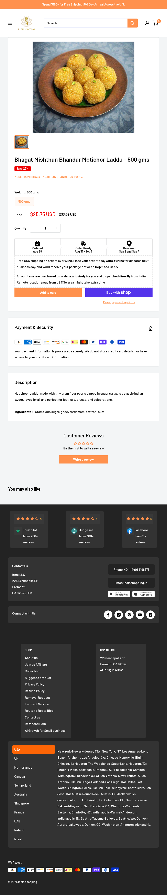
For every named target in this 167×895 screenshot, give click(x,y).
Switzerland (22, 785)
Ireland (19, 830)
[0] (155, 23)
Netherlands (23, 767)
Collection (32, 671)
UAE (17, 821)
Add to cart (48, 292)
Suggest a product (38, 678)
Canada (19, 776)
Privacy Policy (34, 684)
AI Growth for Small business (45, 730)
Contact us (32, 717)
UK (16, 758)
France (19, 812)
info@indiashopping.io (131, 583)
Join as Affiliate (36, 664)
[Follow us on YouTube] (140, 614)
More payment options (119, 302)
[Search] (132, 23)
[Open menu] (10, 23)
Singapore (21, 803)
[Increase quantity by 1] (56, 228)
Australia (20, 794)
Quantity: (21, 228)
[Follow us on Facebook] (108, 614)
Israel (18, 839)
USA (17, 749)
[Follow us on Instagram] (118, 614)
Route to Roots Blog (39, 710)
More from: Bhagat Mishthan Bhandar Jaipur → (48, 177)
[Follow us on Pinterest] (129, 614)
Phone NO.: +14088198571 (131, 569)
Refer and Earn (35, 724)
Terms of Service (37, 704)
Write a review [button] (83, 459)
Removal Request (37, 697)
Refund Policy (35, 691)
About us (31, 658)
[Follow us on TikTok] (150, 614)
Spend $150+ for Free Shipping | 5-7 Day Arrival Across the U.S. (83, 4)
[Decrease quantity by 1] (34, 228)
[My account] (147, 23)
